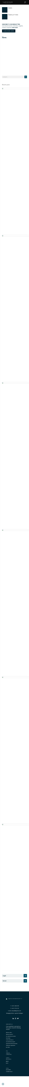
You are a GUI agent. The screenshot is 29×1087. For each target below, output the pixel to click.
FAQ (7, 1051)
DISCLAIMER (8, 1069)
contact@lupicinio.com (16, 1010)
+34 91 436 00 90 (15, 1005)
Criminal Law (6, 61)
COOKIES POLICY (9, 1071)
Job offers (8, 1047)
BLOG (7, 1063)
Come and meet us (9, 1039)
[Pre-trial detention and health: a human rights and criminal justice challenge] (14, 52)
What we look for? (9, 1034)
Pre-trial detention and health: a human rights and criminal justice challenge (14, 66)
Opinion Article (16, 61)
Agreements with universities (11, 1043)
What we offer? (9, 1032)
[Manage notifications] (3, 1084)
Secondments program (10, 1041)
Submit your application (10, 1045)
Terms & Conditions (9, 1053)
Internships (8, 1038)
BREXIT (7, 1061)
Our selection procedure (11, 1036)
